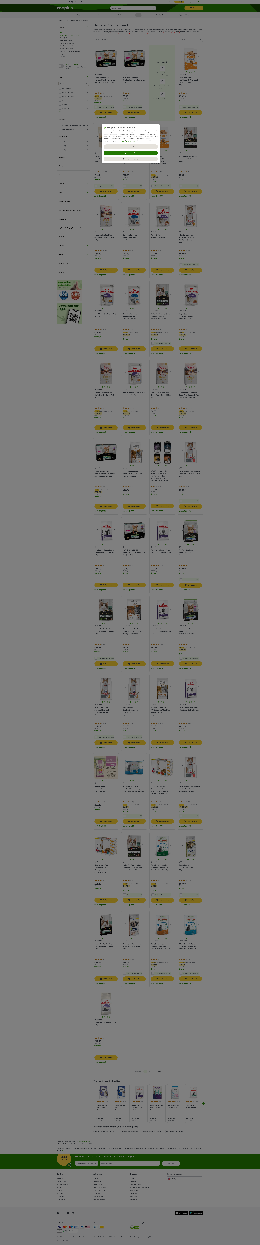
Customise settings (130, 147)
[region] (131, 143)
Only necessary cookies (131, 159)
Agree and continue (130, 153)
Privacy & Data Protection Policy (127, 142)
